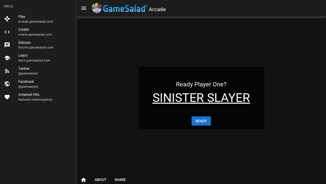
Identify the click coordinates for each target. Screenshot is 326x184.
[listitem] (38, 18)
